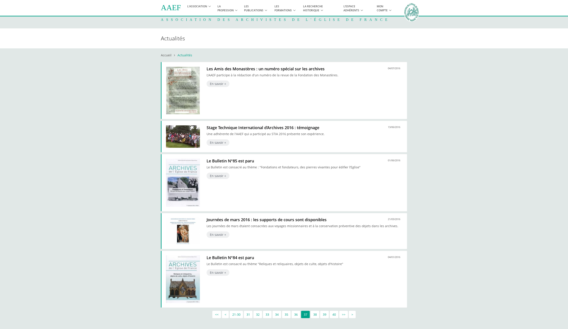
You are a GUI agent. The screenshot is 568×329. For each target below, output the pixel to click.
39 (324, 314)
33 (267, 314)
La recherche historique (313, 8)
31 (248, 314)
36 (296, 314)
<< (217, 314)
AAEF (171, 7)
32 (258, 314)
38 (315, 314)
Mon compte (382, 8)
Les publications (253, 8)
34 (277, 314)
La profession (225, 8)
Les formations (283, 8)
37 (305, 314)
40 (334, 314)
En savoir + (218, 84)
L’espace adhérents (351, 8)
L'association (197, 6)
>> (343, 314)
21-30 (236, 314)
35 (286, 314)
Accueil (166, 55)
